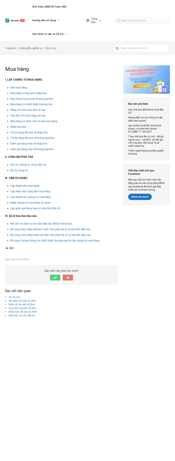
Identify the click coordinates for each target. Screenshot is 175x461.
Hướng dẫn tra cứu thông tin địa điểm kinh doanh (145, 119)
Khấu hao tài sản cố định (23, 311)
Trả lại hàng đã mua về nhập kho (29, 132)
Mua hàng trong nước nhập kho (28, 93)
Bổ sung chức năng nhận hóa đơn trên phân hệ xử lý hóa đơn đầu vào (50, 235)
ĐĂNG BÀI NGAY (140, 197)
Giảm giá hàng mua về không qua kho (32, 149)
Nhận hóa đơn (18, 126)
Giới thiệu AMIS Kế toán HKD (49, 6)
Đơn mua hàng (18, 87)
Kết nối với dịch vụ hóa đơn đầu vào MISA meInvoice (41, 223)
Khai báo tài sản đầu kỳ (22, 315)
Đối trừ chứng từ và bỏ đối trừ (28, 164)
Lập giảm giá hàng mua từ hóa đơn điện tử (35, 208)
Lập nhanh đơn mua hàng (24, 185)
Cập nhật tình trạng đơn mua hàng (30, 191)
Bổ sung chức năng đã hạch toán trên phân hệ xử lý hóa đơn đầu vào (50, 229)
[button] (55, 277)
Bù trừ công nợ (19, 170)
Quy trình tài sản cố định (22, 308)
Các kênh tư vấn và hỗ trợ (47, 34)
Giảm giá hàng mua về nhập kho (28, 143)
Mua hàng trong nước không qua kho (31, 98)
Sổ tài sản (14, 297)
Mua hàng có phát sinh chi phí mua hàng (33, 121)
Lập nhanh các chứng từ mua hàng (30, 197)
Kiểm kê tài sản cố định (22, 304)
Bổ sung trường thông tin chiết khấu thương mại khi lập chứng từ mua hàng (54, 240)
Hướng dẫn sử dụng (44, 20)
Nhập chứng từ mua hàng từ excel (30, 202)
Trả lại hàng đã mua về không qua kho (32, 138)
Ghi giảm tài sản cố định (22, 300)
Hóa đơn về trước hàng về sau (27, 115)
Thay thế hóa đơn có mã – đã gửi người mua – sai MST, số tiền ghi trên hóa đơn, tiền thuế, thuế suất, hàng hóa (146, 141)
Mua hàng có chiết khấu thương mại (31, 104)
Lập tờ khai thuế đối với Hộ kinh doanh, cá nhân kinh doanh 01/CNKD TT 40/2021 (144, 128)
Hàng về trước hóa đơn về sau (27, 110)
